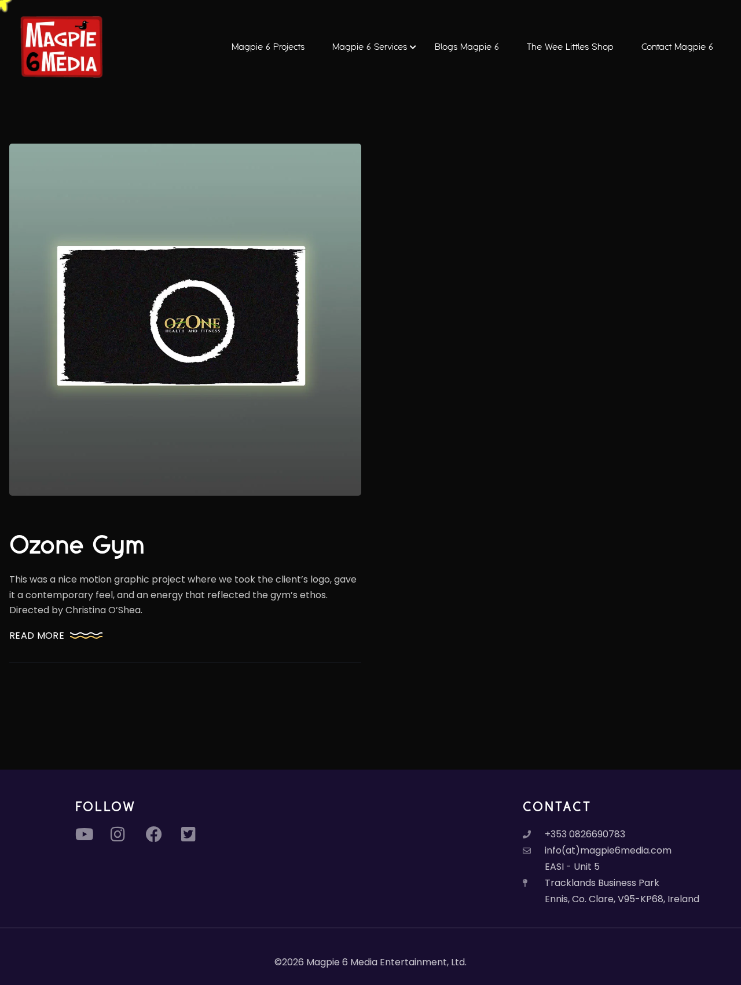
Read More (36, 635)
